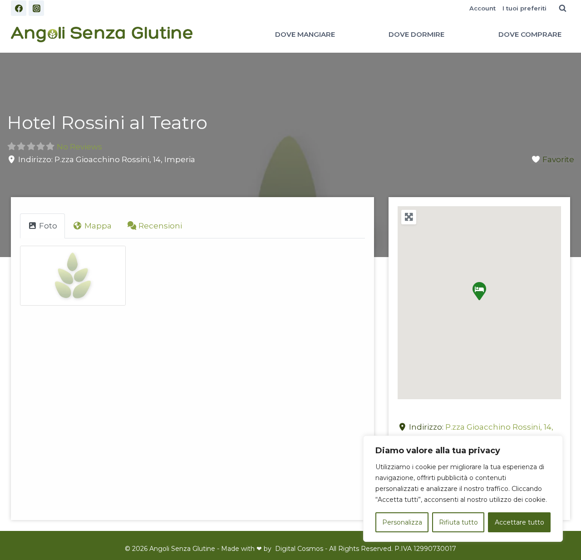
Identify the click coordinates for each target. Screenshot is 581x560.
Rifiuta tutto (458, 522)
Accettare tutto (519, 522)
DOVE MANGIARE (305, 34)
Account (482, 8)
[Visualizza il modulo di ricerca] (562, 8)
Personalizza (402, 522)
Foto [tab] (48, 225)
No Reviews (79, 146)
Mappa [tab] (98, 225)
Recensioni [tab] (160, 225)
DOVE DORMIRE (416, 34)
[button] (479, 291)
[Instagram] (36, 8)
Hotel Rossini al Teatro (107, 122)
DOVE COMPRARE (529, 34)
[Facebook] (18, 8)
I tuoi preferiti (524, 8)
